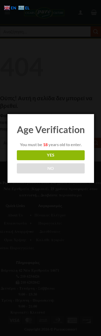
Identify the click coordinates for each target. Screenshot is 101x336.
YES (50, 155)
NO (50, 168)
